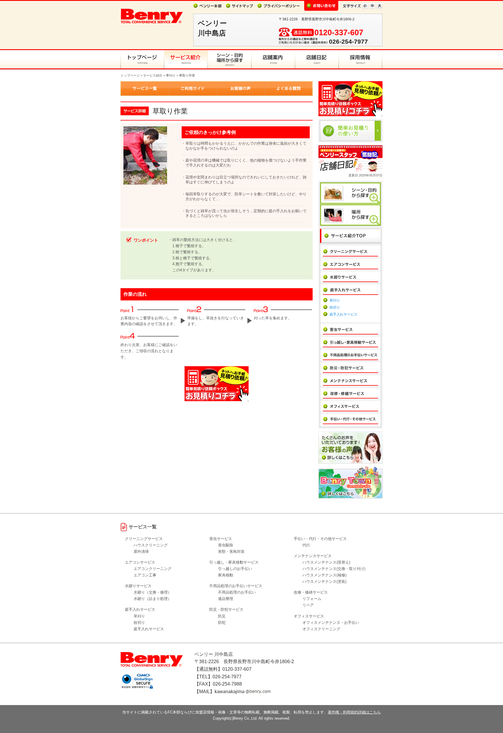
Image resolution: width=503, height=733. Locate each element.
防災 (222, 616)
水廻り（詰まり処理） (152, 598)
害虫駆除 (225, 545)
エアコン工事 (145, 575)
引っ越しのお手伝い (235, 568)
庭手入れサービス (343, 314)
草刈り (171, 75)
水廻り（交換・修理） (152, 592)
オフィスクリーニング (321, 629)
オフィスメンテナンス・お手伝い (330, 622)
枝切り (335, 307)
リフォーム (311, 598)
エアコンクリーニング (152, 568)
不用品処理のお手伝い (237, 592)
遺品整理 (225, 598)
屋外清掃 (141, 551)
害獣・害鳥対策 (231, 551)
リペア (308, 605)
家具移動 (225, 575)
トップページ (130, 75)
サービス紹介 (152, 75)
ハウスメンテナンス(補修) (324, 575)
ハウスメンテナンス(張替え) (326, 562)
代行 (306, 545)
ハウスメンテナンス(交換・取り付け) (333, 568)
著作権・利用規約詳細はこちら (354, 712)
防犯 (222, 622)
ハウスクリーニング (151, 545)
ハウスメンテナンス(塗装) (324, 581)
